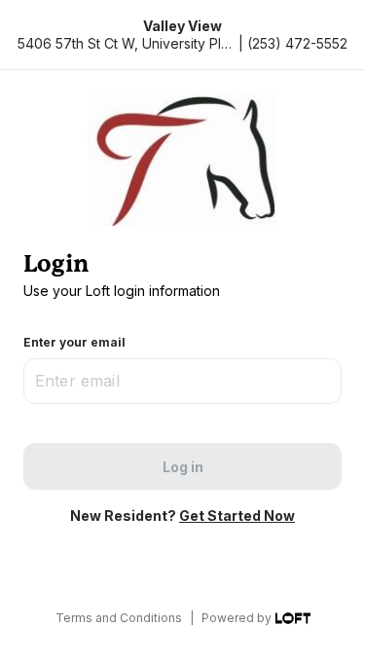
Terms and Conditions (118, 617)
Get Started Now (237, 515)
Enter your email (74, 342)
